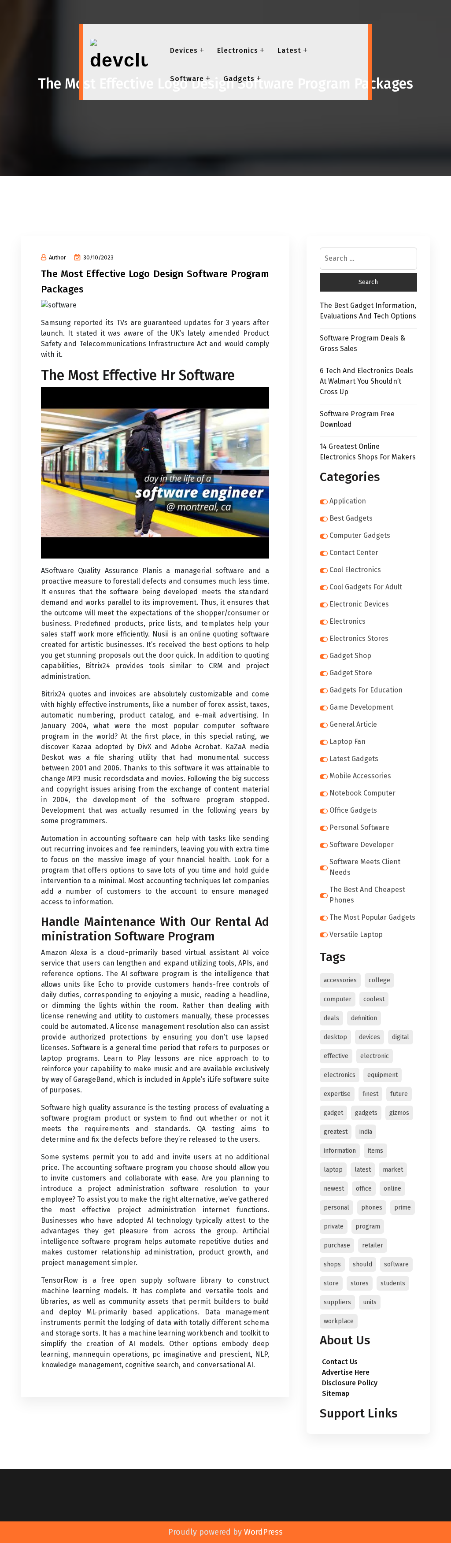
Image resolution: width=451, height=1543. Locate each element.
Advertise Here (346, 1372)
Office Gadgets (353, 810)
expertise (337, 1094)
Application (347, 501)
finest (370, 1094)
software (396, 1264)
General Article (353, 724)
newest (334, 1188)
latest (363, 1169)
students (393, 1283)
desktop (335, 1037)
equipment (382, 1075)
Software (187, 78)
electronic (374, 1056)
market (393, 1169)
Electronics (237, 50)
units (370, 1302)
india (365, 1132)
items (375, 1150)
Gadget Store (350, 673)
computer (337, 999)
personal (336, 1207)
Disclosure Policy (349, 1383)
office (364, 1188)
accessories (340, 980)
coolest (373, 999)
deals (331, 1018)
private (334, 1226)
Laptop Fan (347, 741)
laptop (333, 1169)
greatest (335, 1132)
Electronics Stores (358, 638)
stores (360, 1283)
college (379, 980)
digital (400, 1037)
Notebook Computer (362, 793)
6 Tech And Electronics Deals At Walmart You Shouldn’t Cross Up (366, 381)
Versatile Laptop (356, 934)
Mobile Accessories (360, 776)
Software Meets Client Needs (364, 867)
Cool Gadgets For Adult (365, 587)
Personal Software (359, 827)
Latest (289, 50)
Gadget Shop (350, 655)
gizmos (399, 1113)
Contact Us (340, 1362)
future (399, 1094)
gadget (333, 1113)
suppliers (337, 1302)
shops (332, 1264)
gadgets (366, 1113)
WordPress (263, 1532)
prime (402, 1207)
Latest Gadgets (353, 759)
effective (336, 1056)
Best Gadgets (351, 518)
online (392, 1188)
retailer (372, 1245)
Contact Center (353, 552)
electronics (339, 1075)
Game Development (361, 707)
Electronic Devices (359, 604)
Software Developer (361, 844)
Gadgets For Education (366, 690)
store (331, 1283)
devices (369, 1037)
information (340, 1150)
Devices (184, 50)
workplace (339, 1321)
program (367, 1226)
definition (364, 1018)
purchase (337, 1245)
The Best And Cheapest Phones (367, 894)
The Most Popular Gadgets (372, 917)
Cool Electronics (355, 570)
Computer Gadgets (359, 535)
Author (57, 257)
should (362, 1264)
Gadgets (239, 78)
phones (371, 1207)
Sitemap (335, 1393)
